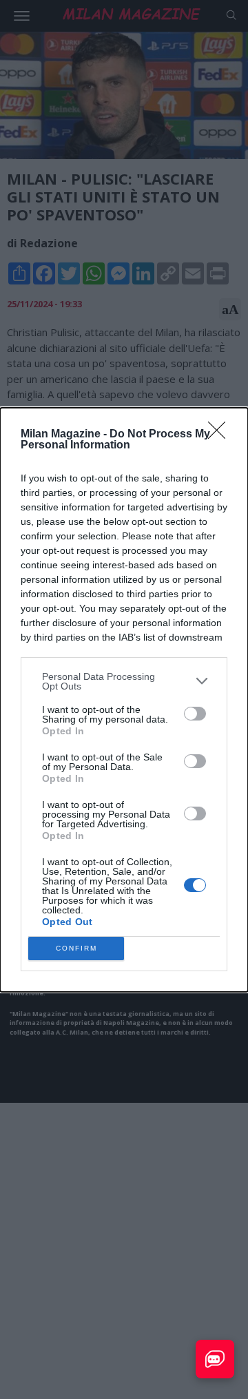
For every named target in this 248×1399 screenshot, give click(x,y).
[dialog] (124, 700)
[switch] (195, 714)
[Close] (221, 435)
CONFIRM (76, 948)
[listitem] (124, 681)
